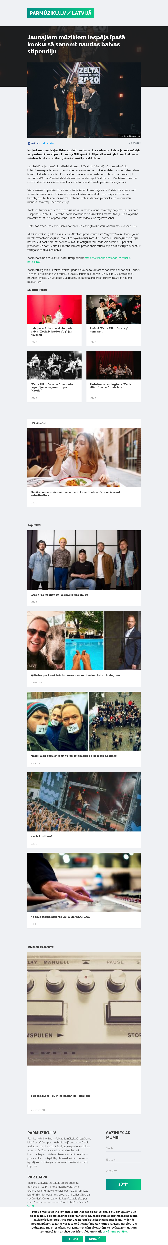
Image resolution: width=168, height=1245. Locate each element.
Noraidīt (95, 1239)
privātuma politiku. (115, 1231)
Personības (36, 682)
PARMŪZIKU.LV (48, 13)
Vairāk (31, 1206)
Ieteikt (50, 143)
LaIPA (33, 924)
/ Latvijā (79, 13)
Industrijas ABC (38, 1110)
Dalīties (35, 143)
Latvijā (34, 342)
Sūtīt (123, 1184)
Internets (35, 763)
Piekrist (72, 1239)
